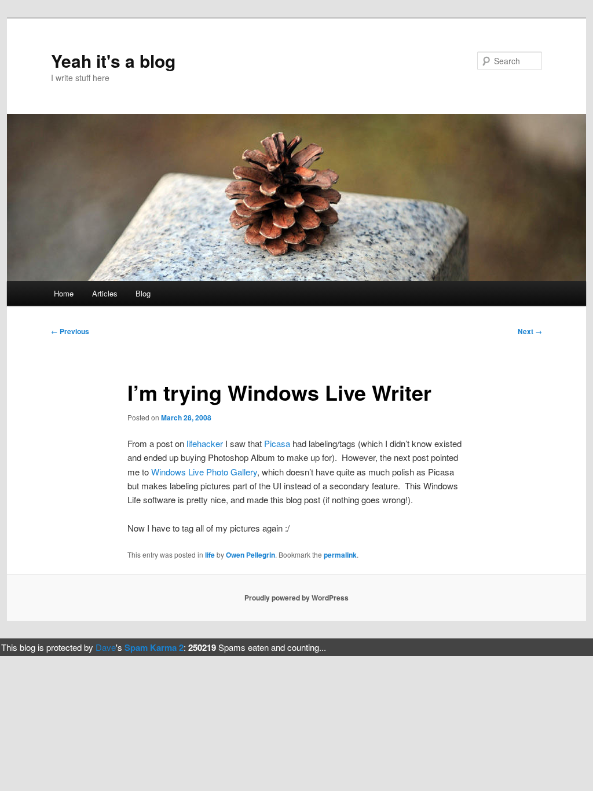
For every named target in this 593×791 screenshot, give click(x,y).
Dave (106, 647)
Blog (143, 293)
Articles (105, 293)
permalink (340, 555)
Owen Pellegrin (250, 555)
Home (64, 293)
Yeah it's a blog (113, 60)
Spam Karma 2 (154, 647)
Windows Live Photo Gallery (204, 472)
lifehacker (204, 443)
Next (530, 331)
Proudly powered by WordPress (296, 597)
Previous (70, 331)
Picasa (277, 443)
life (210, 555)
